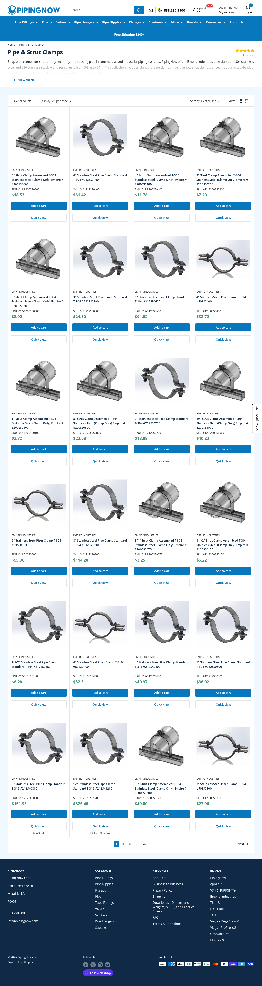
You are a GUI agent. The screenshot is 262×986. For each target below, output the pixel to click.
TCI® (213, 915)
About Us (236, 22)
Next (240, 844)
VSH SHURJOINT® (223, 890)
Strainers (156, 22)
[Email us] (151, 10)
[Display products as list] (246, 101)
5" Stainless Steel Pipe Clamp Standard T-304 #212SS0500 (223, 664)
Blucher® (217, 940)
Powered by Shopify (20, 962)
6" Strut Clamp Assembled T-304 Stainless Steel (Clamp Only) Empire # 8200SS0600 (37, 179)
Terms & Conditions (167, 924)
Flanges (135, 22)
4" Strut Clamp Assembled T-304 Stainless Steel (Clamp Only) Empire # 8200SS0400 (161, 179)
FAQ (155, 917)
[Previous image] (76, 139)
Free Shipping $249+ (129, 34)
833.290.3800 (17, 913)
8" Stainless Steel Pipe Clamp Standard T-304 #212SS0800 (100, 543)
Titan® (215, 903)
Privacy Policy (162, 890)
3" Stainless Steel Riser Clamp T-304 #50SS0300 (221, 786)
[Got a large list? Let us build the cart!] (209, 10)
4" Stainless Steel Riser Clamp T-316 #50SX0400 (98, 664)
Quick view (38, 218)
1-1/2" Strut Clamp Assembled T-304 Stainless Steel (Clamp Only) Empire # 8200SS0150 (222, 545)
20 (145, 844)
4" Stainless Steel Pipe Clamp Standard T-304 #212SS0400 (100, 177)
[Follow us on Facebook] (85, 964)
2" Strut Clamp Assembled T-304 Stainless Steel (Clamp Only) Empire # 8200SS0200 (222, 179)
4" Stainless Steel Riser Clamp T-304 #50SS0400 (221, 299)
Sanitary (101, 915)
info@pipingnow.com (23, 921)
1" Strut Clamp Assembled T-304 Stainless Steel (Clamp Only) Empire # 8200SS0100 (37, 423)
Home (11, 44)
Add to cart (38, 206)
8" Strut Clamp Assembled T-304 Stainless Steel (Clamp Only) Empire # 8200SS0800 (99, 423)
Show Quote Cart (257, 418)
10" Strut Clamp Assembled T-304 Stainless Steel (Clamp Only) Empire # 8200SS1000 (222, 423)
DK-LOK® (217, 909)
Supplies (101, 928)
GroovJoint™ (219, 934)
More (175, 22)
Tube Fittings (104, 903)
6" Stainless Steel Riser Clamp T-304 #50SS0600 (36, 543)
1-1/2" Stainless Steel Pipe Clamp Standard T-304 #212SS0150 (34, 664)
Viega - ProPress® (223, 928)
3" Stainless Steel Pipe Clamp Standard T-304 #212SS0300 (100, 299)
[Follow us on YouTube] (107, 964)
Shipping (159, 896)
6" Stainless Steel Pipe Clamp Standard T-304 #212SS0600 (161, 299)
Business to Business (168, 884)
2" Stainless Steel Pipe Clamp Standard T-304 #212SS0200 (161, 421)
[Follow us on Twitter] (93, 964)
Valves (61, 22)
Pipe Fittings (24, 22)
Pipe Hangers (84, 22)
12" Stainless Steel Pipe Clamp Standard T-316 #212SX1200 (94, 786)
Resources (213, 22)
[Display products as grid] (240, 101)
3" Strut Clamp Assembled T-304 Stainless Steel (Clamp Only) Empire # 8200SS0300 (37, 301)
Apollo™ (216, 884)
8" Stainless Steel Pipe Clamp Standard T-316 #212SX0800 (38, 786)
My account (228, 12)
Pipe (45, 22)
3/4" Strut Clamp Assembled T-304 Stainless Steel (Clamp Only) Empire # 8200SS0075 (161, 545)
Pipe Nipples (111, 22)
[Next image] (124, 139)
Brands (192, 22)
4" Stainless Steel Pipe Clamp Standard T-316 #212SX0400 (161, 664)
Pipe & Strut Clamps (32, 44)
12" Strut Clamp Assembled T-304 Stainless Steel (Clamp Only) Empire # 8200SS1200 (161, 788)
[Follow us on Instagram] (100, 964)
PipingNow (218, 878)
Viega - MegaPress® (224, 921)
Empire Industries (23, 170)
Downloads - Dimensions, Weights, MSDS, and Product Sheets (173, 907)
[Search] (139, 10)
